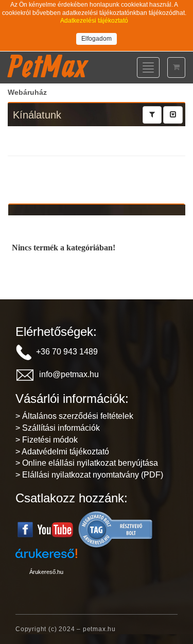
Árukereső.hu (46, 572)
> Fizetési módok (46, 439)
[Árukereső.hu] (115, 528)
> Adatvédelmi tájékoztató (62, 451)
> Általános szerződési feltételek (74, 416)
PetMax (47, 66)
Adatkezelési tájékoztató (94, 20)
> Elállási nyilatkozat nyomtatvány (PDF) (89, 474)
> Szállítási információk (57, 427)
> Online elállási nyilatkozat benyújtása (86, 463)
